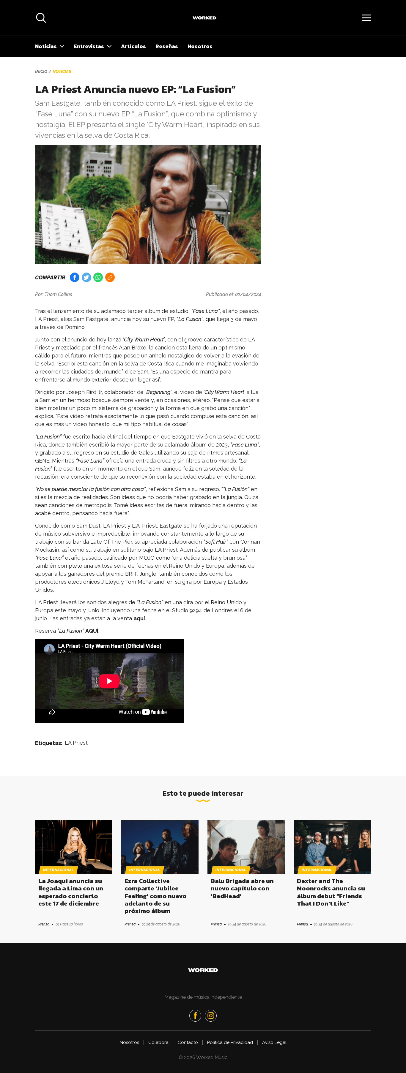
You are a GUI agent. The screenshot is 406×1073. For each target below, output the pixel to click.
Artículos (133, 46)
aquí (139, 618)
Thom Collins (58, 294)
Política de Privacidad (230, 1042)
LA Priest (76, 743)
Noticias (46, 46)
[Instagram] (211, 1016)
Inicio (41, 71)
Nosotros (200, 46)
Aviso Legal (274, 1042)
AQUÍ (91, 631)
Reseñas (166, 46)
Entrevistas (89, 46)
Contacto (188, 1042)
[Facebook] (195, 1016)
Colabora (158, 1042)
